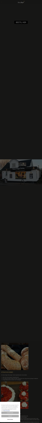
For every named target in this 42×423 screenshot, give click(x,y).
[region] (10, 412)
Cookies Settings (10, 419)
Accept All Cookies (10, 412)
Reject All (10, 416)
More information (6, 410)
